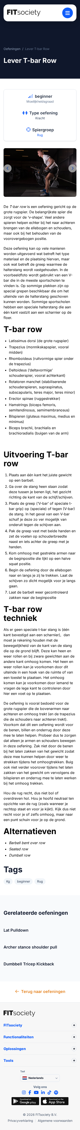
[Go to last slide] (8, 168)
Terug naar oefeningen (43, 991)
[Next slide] (72, 168)
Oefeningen (12, 49)
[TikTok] (49, 1092)
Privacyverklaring (20, 1120)
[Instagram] (24, 1092)
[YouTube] (36, 1092)
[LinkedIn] (43, 1092)
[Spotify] (56, 1092)
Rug (40, 135)
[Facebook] (29, 1092)
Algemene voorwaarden (55, 1120)
